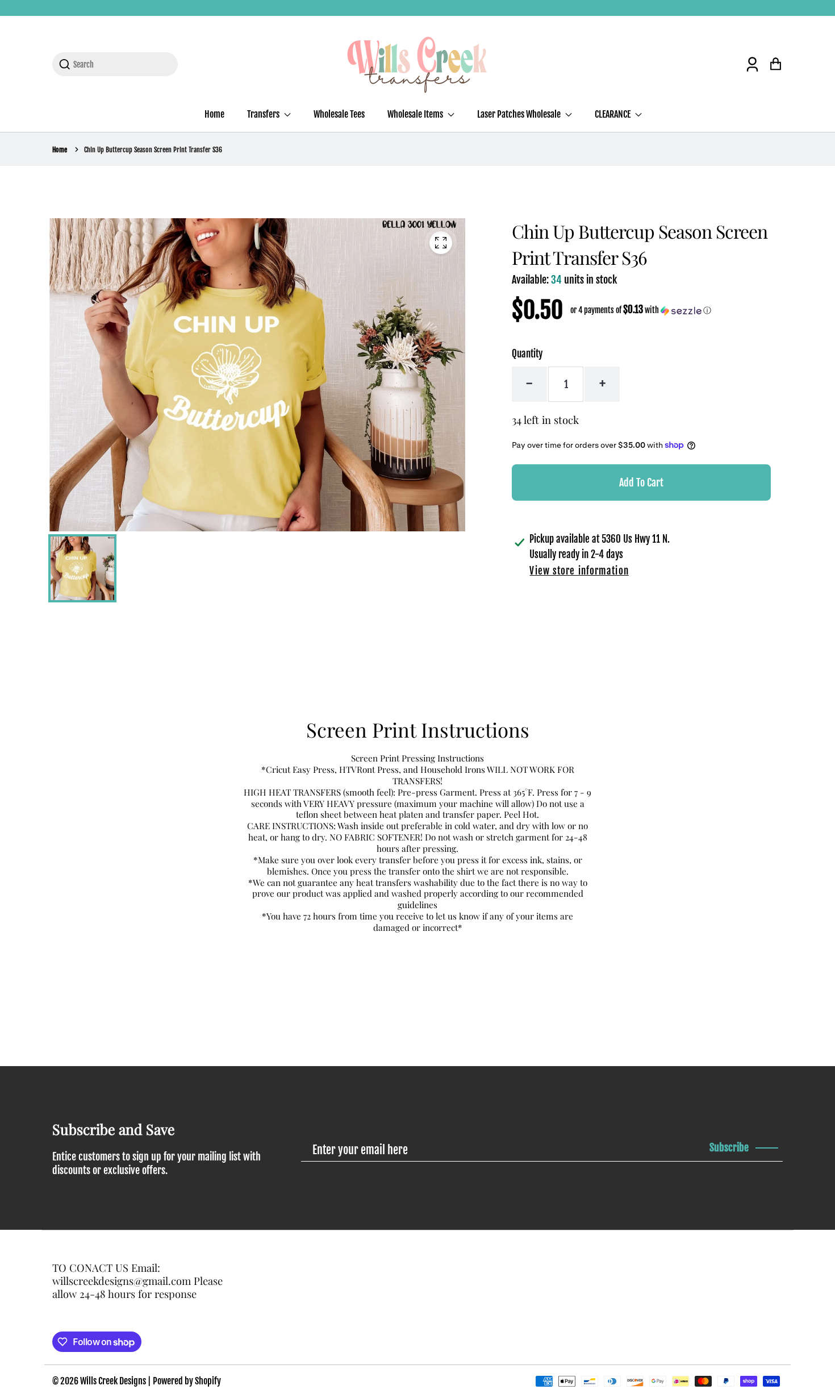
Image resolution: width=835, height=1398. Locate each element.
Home (214, 114)
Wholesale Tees (339, 114)
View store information (578, 571)
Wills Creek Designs (113, 1381)
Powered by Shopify (187, 1381)
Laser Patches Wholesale (519, 114)
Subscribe (729, 1147)
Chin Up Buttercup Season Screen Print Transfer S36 (153, 149)
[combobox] (122, 64)
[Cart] (776, 64)
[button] (640, 310)
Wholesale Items (416, 114)
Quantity (527, 354)
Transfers (264, 114)
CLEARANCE (613, 114)
